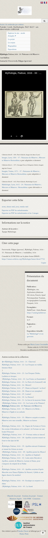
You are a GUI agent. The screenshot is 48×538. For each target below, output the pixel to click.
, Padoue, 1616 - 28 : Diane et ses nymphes (21, 391)
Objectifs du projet (14, 496)
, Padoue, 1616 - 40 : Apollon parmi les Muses (24, 452)
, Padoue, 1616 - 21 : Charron (20, 361)
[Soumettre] (44, 21)
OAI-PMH (27, 498)
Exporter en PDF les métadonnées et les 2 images (20, 213)
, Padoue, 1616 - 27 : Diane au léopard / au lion (23, 388)
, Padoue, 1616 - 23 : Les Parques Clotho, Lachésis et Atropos (21, 374)
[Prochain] (42, 104)
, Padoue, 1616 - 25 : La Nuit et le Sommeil (22, 382)
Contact (40, 496)
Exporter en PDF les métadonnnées (15, 210)
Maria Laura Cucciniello (39, 344)
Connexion (36, 498)
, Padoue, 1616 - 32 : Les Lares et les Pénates (23, 403)
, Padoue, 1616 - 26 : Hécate (16, 385)
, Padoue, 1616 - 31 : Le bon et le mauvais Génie (24, 400)
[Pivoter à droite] (13, 76)
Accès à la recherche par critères (12, 24)
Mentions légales (16, 498)
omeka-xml (24, 206)
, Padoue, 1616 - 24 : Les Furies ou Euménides (24, 379)
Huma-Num (24, 534)
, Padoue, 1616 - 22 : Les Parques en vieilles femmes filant (22, 366)
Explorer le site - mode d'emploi (16, 34)
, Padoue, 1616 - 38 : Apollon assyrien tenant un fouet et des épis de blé (23, 439)
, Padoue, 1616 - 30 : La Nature (17, 397)
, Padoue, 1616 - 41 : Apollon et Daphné (20, 455)
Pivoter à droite (22, 136)
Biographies (12, 46)
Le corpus (11, 42)
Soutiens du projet (29, 496)
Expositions (12, 49)
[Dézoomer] (9, 76)
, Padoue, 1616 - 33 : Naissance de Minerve (21, 406)
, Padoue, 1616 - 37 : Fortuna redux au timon (23, 434)
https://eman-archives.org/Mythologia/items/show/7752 (23, 259)
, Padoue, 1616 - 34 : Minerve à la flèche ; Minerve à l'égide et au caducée (21, 410)
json (17, 206)
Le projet (11, 39)
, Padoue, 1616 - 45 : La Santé (18, 486)
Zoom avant (11, 136)
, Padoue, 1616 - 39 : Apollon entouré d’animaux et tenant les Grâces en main (24, 447)
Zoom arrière (16, 136)
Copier (43, 262)
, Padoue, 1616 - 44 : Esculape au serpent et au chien (23, 482)
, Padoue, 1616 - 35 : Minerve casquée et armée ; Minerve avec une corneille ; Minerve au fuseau (24, 419)
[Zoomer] (5, 76)
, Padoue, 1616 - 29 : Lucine (16, 394)
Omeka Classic (23, 531)
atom (4, 206)
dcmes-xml (11, 206)
